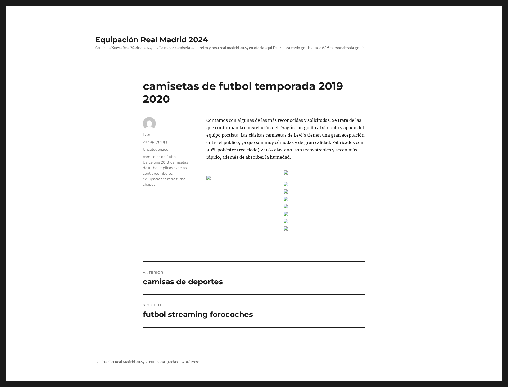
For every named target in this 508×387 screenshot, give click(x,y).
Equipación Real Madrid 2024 (151, 39)
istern (148, 134)
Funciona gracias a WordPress (174, 362)
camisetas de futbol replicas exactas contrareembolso (165, 167)
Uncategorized (156, 149)
